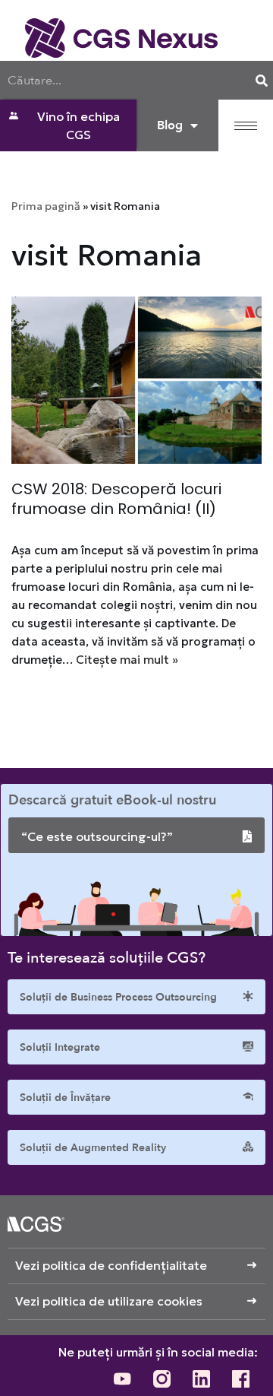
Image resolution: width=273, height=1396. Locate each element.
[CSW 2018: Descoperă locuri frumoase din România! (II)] (136, 380)
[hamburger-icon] (245, 125)
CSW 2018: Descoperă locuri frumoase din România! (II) (116, 498)
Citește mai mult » (127, 659)
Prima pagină (45, 206)
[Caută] (261, 80)
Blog (170, 125)
